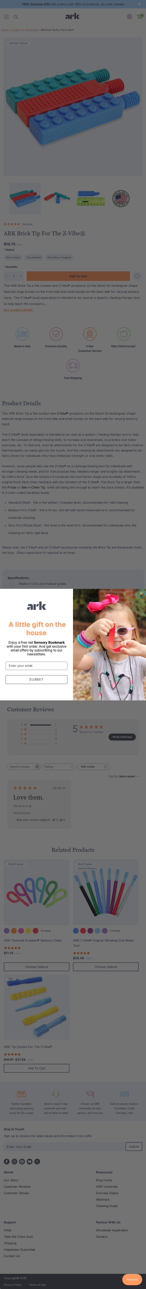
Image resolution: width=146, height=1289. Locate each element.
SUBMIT (36, 679)
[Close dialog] (141, 593)
